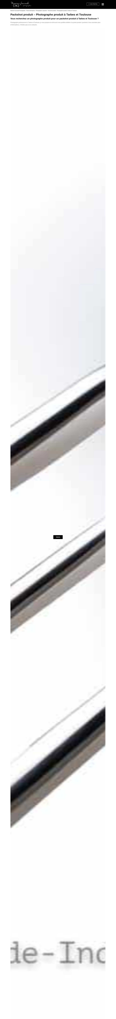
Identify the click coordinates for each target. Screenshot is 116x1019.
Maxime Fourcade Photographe (17, 10)
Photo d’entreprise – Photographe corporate (36, 10)
